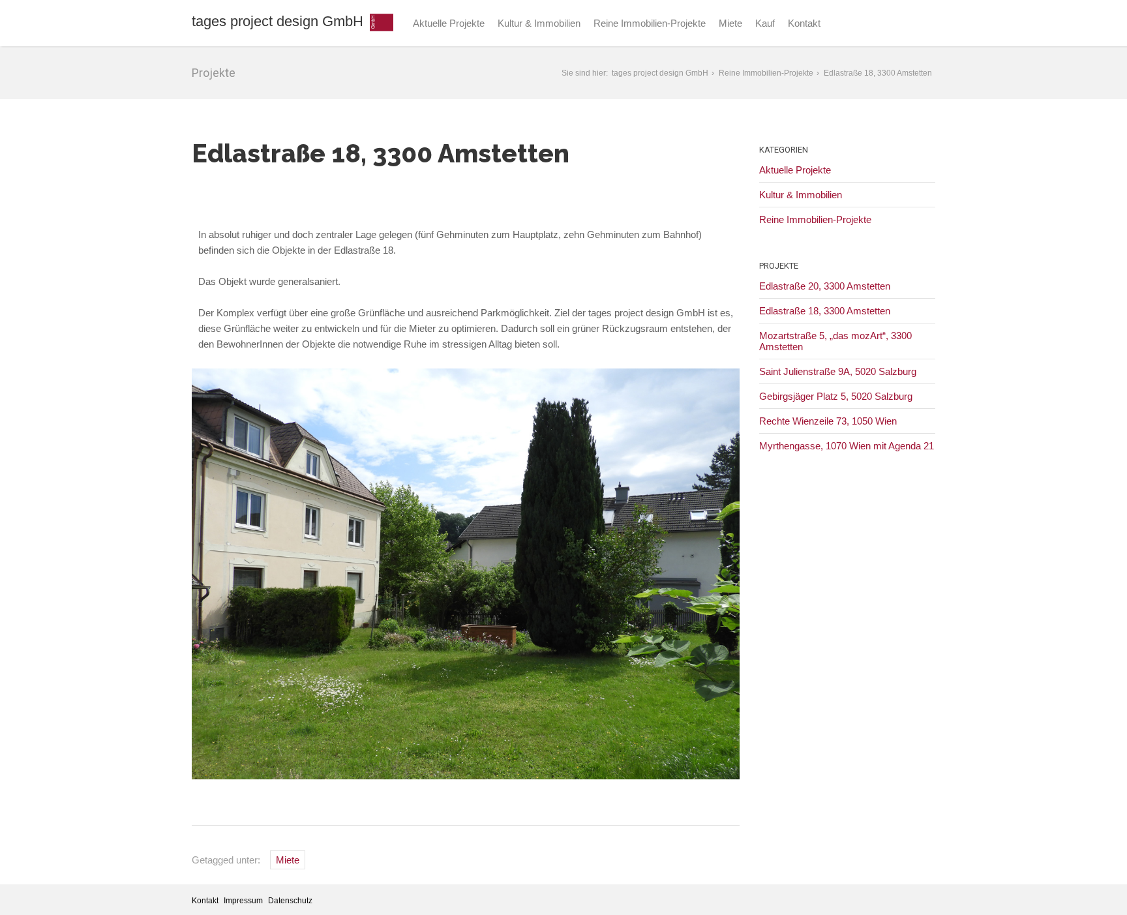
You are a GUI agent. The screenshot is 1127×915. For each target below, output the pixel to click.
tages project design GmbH (277, 21)
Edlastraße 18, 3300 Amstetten (824, 310)
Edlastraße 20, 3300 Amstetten (824, 286)
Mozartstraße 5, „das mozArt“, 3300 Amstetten (835, 341)
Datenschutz (290, 900)
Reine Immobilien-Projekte (650, 23)
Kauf (765, 23)
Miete (730, 23)
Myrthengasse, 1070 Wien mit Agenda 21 (846, 445)
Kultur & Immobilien (539, 23)
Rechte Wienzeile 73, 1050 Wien (828, 421)
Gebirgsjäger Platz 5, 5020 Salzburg (835, 396)
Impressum (243, 900)
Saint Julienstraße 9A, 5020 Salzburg (837, 371)
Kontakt (804, 23)
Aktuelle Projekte (449, 23)
